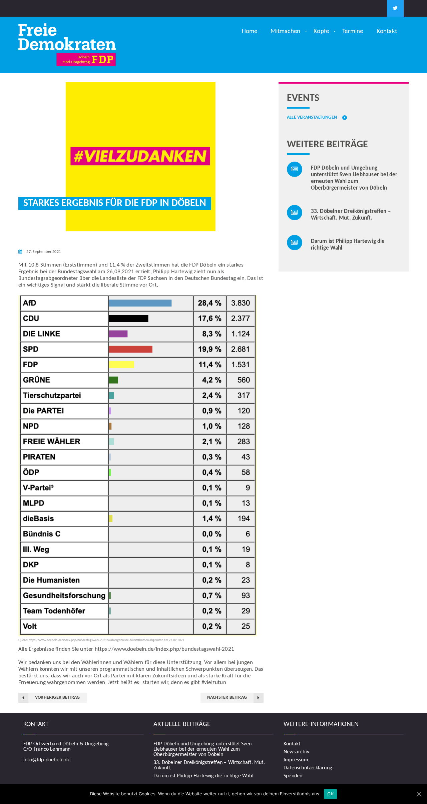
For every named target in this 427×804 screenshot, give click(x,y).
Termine (352, 31)
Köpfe (321, 31)
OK (330, 793)
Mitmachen (285, 31)
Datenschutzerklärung (308, 768)
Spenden (293, 776)
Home (250, 31)
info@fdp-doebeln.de (46, 760)
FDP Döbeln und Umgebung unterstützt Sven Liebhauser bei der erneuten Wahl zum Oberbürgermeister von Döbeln (202, 749)
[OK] (418, 794)
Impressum (296, 760)
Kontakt (387, 31)
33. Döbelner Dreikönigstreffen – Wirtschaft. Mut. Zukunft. (209, 765)
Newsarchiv (296, 752)
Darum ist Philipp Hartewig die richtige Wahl (203, 776)
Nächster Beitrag (227, 697)
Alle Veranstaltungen (312, 117)
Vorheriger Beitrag (57, 697)
